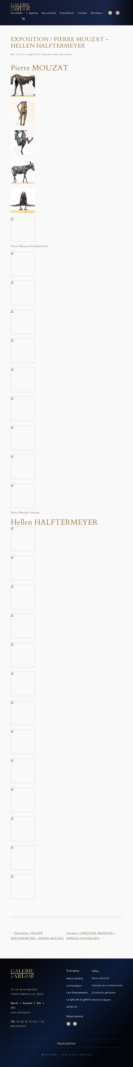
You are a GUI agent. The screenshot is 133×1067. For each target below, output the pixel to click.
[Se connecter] (16, 18)
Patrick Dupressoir (43, 54)
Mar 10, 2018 (17, 54)
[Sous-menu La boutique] (82, 985)
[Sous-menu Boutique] (103, 13)
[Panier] (23, 18)
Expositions (65, 54)
